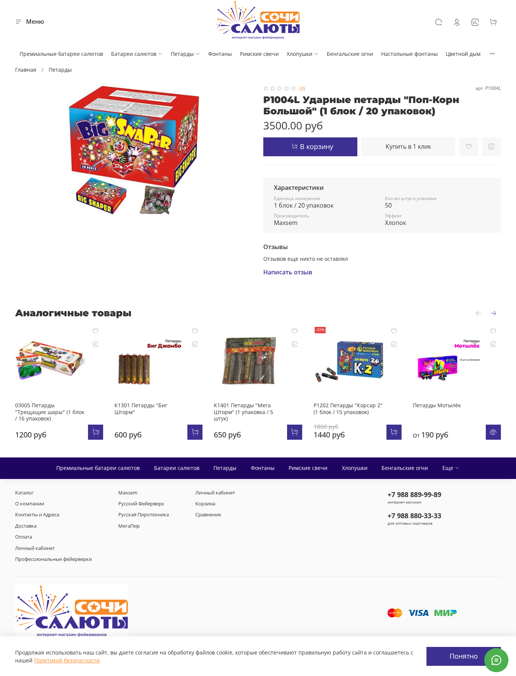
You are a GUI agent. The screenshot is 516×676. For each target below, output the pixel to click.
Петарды (182, 53)
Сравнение (208, 514)
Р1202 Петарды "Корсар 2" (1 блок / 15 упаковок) (348, 409)
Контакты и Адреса (37, 514)
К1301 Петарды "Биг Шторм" (140, 409)
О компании (29, 503)
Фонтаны (220, 53)
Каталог (24, 493)
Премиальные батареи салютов (61, 53)
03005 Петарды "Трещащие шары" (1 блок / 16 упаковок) (49, 412)
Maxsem (127, 493)
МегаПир (129, 526)
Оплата (23, 537)
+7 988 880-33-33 (414, 515)
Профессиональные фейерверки (53, 559)
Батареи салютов (133, 53)
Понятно (464, 656)
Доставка (26, 526)
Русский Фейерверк (141, 503)
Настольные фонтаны (409, 53)
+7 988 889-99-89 (414, 494)
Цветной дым (463, 53)
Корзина (205, 503)
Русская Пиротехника (143, 514)
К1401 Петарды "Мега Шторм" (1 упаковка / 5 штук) (243, 412)
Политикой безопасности (67, 660)
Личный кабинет (35, 548)
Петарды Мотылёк (437, 405)
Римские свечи (259, 53)
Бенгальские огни (350, 53)
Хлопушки (299, 53)
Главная (25, 69)
